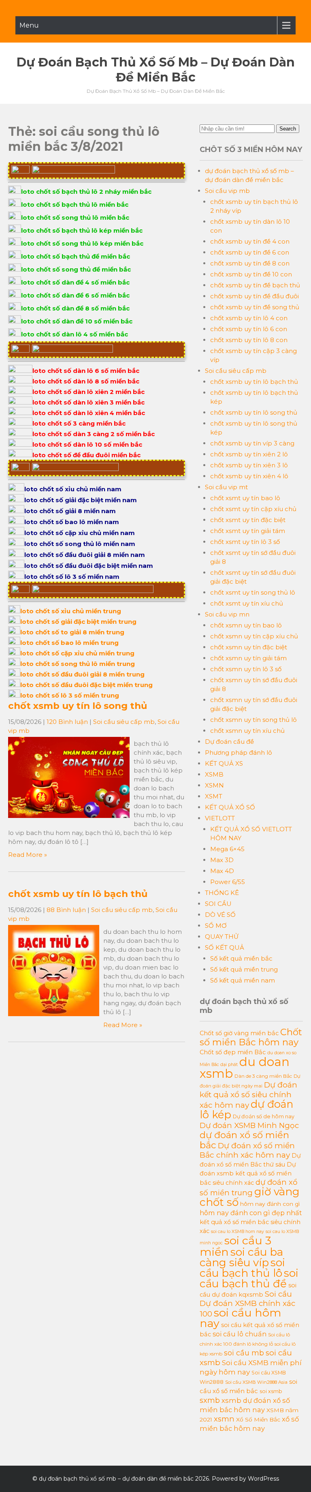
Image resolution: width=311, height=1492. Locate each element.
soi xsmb (271, 1391)
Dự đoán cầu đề (229, 741)
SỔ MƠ (216, 925)
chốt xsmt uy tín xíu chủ (246, 603)
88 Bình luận (66, 910)
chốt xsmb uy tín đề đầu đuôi (254, 296)
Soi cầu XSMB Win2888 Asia (256, 1382)
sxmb (210, 1400)
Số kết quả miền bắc (241, 958)
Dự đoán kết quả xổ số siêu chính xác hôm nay (248, 1095)
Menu (29, 25)
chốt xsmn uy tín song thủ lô (253, 720)
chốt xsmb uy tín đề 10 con (251, 274)
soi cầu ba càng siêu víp (241, 1257)
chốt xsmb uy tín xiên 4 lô (249, 476)
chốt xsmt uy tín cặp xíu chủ (253, 509)
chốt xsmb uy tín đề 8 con (250, 263)
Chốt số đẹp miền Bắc (233, 1052)
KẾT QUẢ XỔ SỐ (230, 807)
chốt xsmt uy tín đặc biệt (247, 520)
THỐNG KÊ (222, 893)
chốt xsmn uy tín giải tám (248, 658)
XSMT (213, 796)
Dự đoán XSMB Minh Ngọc (249, 1125)
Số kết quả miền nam (242, 980)
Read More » (27, 854)
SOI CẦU (218, 904)
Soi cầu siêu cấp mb (124, 722)
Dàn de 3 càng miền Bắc (263, 1076)
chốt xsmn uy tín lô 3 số (245, 669)
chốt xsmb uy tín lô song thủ (77, 705)
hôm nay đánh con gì (270, 1204)
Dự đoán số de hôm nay (263, 1116)
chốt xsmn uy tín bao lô (246, 625)
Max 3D (222, 860)
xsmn (224, 1419)
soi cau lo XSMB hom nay (237, 1231)
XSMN (214, 785)
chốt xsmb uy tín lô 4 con (249, 318)
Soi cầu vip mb (227, 191)
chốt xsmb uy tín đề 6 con (249, 252)
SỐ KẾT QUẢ (224, 947)
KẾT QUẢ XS (224, 763)
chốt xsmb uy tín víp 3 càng (252, 443)
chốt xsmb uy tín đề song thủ (254, 307)
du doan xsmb (245, 1068)
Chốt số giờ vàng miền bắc (239, 1033)
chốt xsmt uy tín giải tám (247, 531)
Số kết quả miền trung (244, 969)
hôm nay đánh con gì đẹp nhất (251, 1213)
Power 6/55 (227, 882)
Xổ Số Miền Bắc (258, 1419)
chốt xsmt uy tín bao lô (245, 498)
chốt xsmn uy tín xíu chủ (247, 730)
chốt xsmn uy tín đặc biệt (248, 647)
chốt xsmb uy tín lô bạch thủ (77, 893)
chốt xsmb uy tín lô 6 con (248, 329)
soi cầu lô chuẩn (239, 1334)
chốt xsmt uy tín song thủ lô (252, 592)
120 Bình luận (67, 722)
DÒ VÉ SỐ (220, 914)
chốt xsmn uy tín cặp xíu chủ (254, 636)
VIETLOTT (220, 818)
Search (287, 129)
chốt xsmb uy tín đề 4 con (250, 241)
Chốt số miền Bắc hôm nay (251, 1037)
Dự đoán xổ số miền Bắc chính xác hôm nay (247, 1150)
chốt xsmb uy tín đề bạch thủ (255, 285)
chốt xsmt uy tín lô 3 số (245, 542)
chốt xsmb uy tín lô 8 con (249, 340)
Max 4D (222, 871)
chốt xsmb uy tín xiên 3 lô (249, 465)
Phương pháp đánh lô (238, 752)
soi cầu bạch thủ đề (249, 1278)
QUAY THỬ (222, 936)
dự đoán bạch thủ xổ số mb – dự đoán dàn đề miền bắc (156, 70)
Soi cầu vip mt (226, 487)
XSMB (214, 774)
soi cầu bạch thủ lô (242, 1268)
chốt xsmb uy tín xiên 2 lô (249, 454)
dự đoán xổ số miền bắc (244, 1140)
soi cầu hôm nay (240, 1318)
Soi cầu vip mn (227, 614)
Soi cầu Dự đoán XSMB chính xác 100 (247, 1304)
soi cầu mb (244, 1353)
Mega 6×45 (227, 849)
